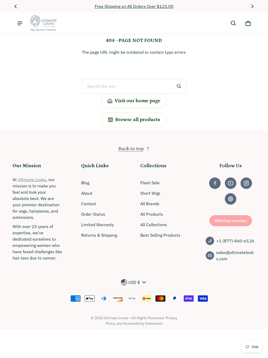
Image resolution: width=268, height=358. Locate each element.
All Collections (153, 224)
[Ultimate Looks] (43, 23)
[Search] (179, 86)
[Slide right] (252, 6)
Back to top (131, 148)
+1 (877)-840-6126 (235, 240)
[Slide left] (16, 6)
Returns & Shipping (99, 235)
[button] (233, 23)
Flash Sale (150, 182)
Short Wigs (150, 193)
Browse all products (137, 119)
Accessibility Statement (143, 323)
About (86, 193)
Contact (88, 203)
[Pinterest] (230, 199)
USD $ (134, 282)
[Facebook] (215, 183)
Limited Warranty (97, 224)
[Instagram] (246, 183)
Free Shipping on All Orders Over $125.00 (134, 6)
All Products (151, 214)
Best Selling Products (160, 235)
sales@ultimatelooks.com (235, 255)
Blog (85, 182)
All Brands (149, 203)
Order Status (93, 214)
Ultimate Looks (32, 179)
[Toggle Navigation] (20, 23)
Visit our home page (137, 101)
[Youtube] (230, 183)
